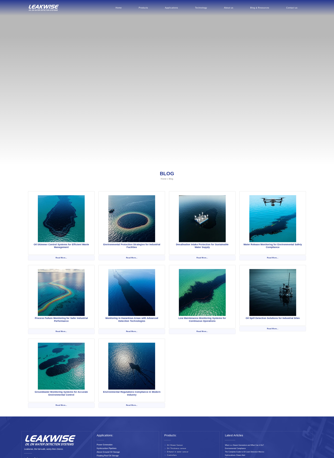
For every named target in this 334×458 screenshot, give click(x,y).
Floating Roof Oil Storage (108, 455)
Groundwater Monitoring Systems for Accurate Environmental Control (61, 393)
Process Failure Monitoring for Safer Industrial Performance (61, 319)
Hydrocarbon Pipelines (107, 448)
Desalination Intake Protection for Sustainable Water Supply (202, 246)
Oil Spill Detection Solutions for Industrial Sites (273, 318)
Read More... (61, 258)
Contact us (291, 8)
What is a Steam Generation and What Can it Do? (244, 445)
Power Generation (104, 445)
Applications (171, 8)
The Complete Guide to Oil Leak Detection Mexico (244, 452)
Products (143, 8)
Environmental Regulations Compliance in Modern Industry (131, 393)
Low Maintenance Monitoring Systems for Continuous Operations (202, 319)
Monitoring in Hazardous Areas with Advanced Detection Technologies (131, 319)
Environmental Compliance (235, 448)
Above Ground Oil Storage (108, 452)
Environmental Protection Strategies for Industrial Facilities (131, 246)
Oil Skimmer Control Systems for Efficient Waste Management (61, 246)
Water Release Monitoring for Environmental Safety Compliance (272, 246)
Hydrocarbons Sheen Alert (235, 455)
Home (119, 8)
